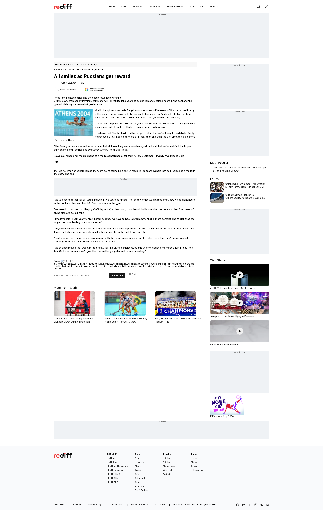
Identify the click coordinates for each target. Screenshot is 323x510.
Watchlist (167, 470)
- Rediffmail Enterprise (117, 466)
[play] (239, 274)
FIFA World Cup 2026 (222, 416)
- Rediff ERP (112, 482)
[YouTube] (261, 505)
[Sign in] (266, 6)
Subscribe (117, 275)
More (213, 6)
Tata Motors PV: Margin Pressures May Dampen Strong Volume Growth (240, 169)
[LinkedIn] (267, 505)
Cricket (138, 474)
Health (194, 458)
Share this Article (68, 89)
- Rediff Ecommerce (116, 470)
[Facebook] (249, 505)
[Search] (258, 6)
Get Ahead (140, 478)
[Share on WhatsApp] (237, 505)
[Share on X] (243, 505)
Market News (169, 466)
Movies (138, 466)
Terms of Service (116, 504)
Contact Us (160, 504)
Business (139, 462)
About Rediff (59, 504)
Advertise (77, 504)
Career (194, 466)
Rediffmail (112, 458)
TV (201, 6)
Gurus (191, 6)
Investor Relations (139, 504)
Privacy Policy (94, 504)
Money (153, 6)
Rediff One (112, 462)
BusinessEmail (175, 6)
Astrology (139, 486)
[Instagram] (255, 505)
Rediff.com (186, 504)
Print (134, 274)
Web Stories (218, 260)
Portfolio (167, 474)
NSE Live (167, 462)
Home (112, 6)
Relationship (197, 470)
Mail (123, 6)
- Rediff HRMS (113, 474)
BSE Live (167, 458)
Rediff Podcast (142, 490)
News (136, 6)
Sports (66, 69)
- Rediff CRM (112, 478)
